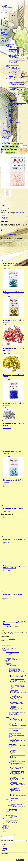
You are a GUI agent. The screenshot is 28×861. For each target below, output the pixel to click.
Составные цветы (15, 696)
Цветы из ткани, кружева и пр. (18, 761)
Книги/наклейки (10, 658)
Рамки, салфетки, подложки (17, 679)
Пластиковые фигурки (14, 88)
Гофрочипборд (14, 764)
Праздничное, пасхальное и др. (18, 675)
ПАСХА (13, 766)
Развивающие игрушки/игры (12, 652)
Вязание (5, 827)
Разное (13, 701)
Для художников (7, 136)
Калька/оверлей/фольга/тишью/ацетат (17, 74)
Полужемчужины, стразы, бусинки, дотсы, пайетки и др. (17, 90)
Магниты (11, 111)
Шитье (4, 137)
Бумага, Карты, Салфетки (12, 125)
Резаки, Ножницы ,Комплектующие (17, 60)
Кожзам (10, 115)
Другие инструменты (14, 51)
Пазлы (7, 657)
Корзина (5, 8)
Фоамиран (11, 116)
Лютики (13, 752)
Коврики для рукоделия (14, 54)
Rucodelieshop (6, 142)
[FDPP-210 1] (7, 203)
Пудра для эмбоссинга (14, 119)
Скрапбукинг (6, 42)
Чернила (11, 120)
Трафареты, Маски (13, 61)
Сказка (13, 789)
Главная (5, 6)
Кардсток (11, 76)
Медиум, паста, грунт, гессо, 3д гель (17, 103)
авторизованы (12, 639)
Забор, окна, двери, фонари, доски (19, 688)
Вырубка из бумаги (13, 79)
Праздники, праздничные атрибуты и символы (17, 768)
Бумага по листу (12, 72)
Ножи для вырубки (13, 57)
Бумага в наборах (13, 67)
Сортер (10, 654)
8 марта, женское (15, 707)
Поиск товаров (4, 29)
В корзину (9, 268)
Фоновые (13, 698)
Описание (5, 217)
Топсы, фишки (12, 93)
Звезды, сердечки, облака (17, 697)
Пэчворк (5, 130)
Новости (5, 850)
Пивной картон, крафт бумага (16, 77)
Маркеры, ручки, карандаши (12, 65)
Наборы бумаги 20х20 (16, 69)
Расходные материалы (11, 106)
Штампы (11, 121)
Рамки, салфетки (15, 788)
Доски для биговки (13, 50)
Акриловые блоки (13, 49)
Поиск (15, 12)
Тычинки (13, 758)
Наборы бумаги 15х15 (16, 68)
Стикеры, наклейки (13, 81)
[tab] (15, 217)
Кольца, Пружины (13, 110)
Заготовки (11, 73)
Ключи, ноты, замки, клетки (18, 775)
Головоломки (12, 653)
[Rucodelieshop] (8, 27)
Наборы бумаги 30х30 (16, 71)
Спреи (10, 105)
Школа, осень (14, 690)
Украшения (8, 78)
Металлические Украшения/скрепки (17, 87)
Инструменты (9, 46)
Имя (2, 836)
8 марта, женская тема (16, 763)
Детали (5, 218)
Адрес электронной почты (7, 840)
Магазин (5, 5)
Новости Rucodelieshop (5, 642)
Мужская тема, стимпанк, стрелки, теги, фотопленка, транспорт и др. (17, 703)
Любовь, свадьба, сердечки (17, 699)
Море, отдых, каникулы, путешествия (17, 709)
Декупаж (5, 123)
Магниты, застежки (13, 810)
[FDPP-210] (7, 196)
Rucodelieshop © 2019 (5, 853)
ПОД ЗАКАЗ (12, 47)
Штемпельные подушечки (15, 122)
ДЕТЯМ (5, 41)
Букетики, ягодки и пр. (16, 747)
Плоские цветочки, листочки (18, 755)
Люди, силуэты (14, 779)
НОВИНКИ (6, 40)
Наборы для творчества (11, 44)
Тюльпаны (13, 760)
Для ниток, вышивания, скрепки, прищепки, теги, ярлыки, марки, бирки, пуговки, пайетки (19, 694)
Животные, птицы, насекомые (18, 683)
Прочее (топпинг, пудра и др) (15, 104)
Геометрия (13, 706)
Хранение (8, 45)
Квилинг (5, 128)
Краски (10, 101)
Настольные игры (10, 655)
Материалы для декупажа (12, 127)
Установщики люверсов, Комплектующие (14, 63)
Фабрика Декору (12, 234)
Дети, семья (14, 680)
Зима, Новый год (15, 691)
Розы (12, 756)
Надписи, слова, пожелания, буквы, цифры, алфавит (18, 677)
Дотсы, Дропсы (12, 100)
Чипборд (11, 96)
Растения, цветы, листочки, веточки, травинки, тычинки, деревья (18, 686)
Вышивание (6, 826)
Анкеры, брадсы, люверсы (15, 82)
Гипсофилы (14, 750)
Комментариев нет (5, 153)
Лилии (13, 751)
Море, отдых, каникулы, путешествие (17, 781)
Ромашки (13, 757)
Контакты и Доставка (8, 7)
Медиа (7, 98)
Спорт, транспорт (15, 790)
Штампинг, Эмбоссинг (11, 117)
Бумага (7, 66)
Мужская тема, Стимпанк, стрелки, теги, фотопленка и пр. (18, 784)
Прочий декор (12, 92)
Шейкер (13, 769)
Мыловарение (6, 131)
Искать (2, 30)
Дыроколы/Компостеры (14, 52)
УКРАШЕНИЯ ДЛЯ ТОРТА (10, 648)
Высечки (11, 83)
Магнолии (13, 753)
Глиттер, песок (12, 99)
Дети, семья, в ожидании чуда (18, 771)
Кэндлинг (5, 133)
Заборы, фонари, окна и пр (17, 773)
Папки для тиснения (13, 58)
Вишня (13, 749)
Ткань (7, 112)
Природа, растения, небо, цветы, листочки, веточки (19, 796)
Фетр (10, 114)
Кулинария (13, 777)
